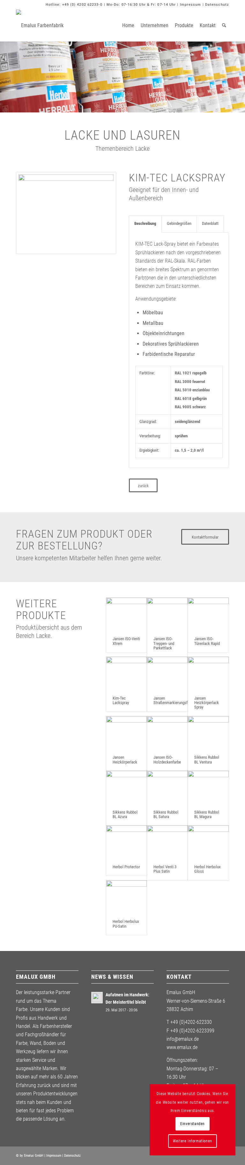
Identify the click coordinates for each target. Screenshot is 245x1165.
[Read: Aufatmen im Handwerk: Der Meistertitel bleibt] (97, 997)
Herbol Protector (126, 866)
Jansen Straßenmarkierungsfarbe (174, 700)
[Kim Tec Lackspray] (66, 213)
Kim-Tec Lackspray (121, 700)
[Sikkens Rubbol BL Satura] (167, 787)
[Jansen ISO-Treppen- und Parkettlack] (167, 614)
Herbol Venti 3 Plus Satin (164, 869)
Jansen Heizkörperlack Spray (206, 703)
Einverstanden (192, 1124)
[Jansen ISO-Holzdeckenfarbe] (167, 732)
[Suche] (224, 26)
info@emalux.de (183, 1039)
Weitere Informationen (192, 1141)
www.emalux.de (182, 1047)
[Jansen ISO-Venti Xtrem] (126, 614)
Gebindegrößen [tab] (179, 223)
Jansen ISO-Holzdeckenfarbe (167, 759)
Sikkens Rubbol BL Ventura (206, 759)
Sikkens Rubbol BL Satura (165, 814)
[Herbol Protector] (126, 841)
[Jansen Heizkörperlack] (126, 732)
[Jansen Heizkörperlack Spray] (208, 673)
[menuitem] (128, 26)
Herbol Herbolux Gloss (207, 869)
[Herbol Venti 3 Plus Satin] (167, 841)
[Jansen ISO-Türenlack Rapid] (208, 614)
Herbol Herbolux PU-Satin (126, 923)
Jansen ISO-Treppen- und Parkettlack (163, 643)
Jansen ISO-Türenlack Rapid (207, 641)
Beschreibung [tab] (145, 223)
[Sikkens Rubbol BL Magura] (208, 787)
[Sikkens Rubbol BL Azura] (126, 787)
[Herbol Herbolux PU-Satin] (126, 896)
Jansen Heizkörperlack (125, 759)
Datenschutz (217, 5)
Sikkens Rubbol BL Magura (206, 814)
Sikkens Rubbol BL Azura (125, 814)
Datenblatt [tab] (210, 223)
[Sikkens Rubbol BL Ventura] (208, 732)
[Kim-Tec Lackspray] (126, 673)
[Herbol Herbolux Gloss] (208, 841)
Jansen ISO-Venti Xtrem (126, 641)
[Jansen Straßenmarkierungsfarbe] (167, 673)
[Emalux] (39, 26)
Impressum (190, 5)
